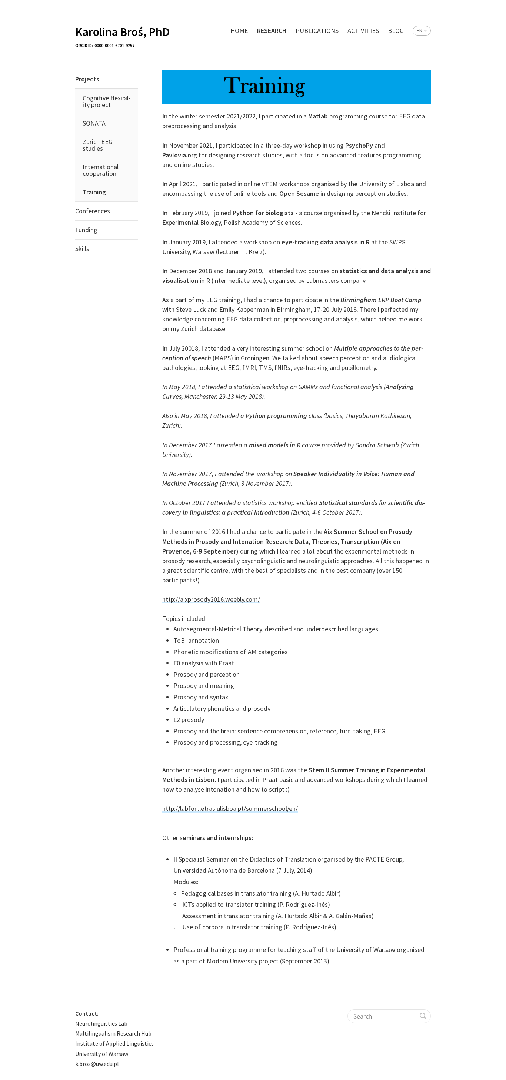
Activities (363, 30)
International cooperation (101, 170)
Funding (86, 229)
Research (272, 30)
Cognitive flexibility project (107, 101)
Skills (82, 248)
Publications (317, 30)
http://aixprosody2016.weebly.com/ (211, 599)
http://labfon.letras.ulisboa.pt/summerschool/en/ (230, 808)
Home (239, 30)
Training (94, 192)
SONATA (94, 123)
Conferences (92, 211)
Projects (87, 79)
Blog (396, 30)
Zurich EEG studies (98, 145)
